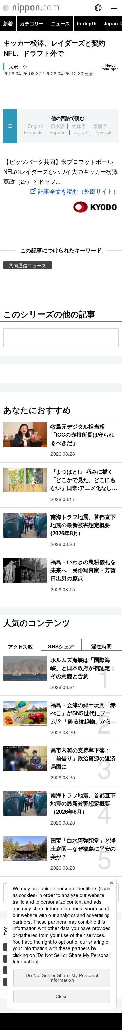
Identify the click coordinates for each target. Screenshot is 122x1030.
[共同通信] (95, 204)
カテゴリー (32, 23)
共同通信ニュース (27, 265)
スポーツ (17, 66)
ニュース (60, 23)
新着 (8, 23)
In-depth (87, 23)
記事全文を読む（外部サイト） (78, 191)
